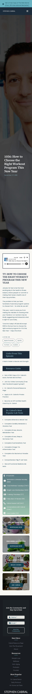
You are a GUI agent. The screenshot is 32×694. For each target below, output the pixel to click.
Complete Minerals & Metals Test (16, 420)
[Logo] (9, 11)
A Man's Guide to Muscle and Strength (16, 361)
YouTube (6, 345)
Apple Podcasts (9, 340)
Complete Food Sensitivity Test (15, 443)
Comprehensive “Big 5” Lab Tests (16, 460)
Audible (15, 345)
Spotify (20, 340)
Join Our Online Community (14, 382)
